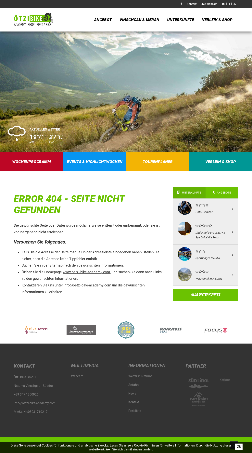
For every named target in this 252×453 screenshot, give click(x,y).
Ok (239, 446)
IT (229, 4)
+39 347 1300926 (26, 394)
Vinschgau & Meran (139, 19)
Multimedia (85, 365)
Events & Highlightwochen (94, 161)
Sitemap (56, 265)
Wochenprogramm (31, 161)
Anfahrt (133, 385)
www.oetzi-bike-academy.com (86, 272)
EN (234, 4)
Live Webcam (209, 4)
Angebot (103, 19)
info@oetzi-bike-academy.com (87, 285)
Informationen (147, 365)
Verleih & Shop (217, 19)
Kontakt (192, 4)
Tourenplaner (158, 161)
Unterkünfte (180, 19)
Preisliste (134, 411)
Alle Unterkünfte (205, 294)
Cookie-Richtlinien (146, 445)
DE (223, 4)
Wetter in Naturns (140, 376)
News (132, 393)
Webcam (77, 376)
